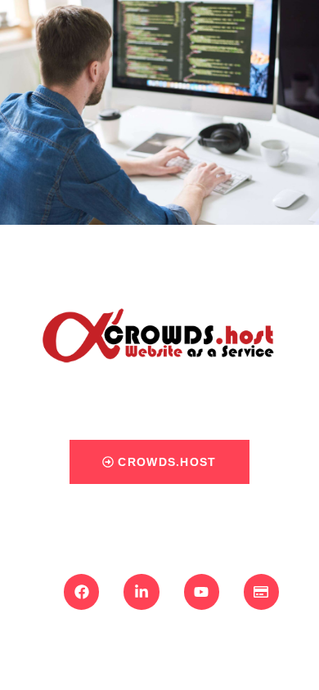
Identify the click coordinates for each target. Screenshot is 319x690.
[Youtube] (201, 591)
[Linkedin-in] (141, 591)
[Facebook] (81, 591)
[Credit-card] (261, 591)
